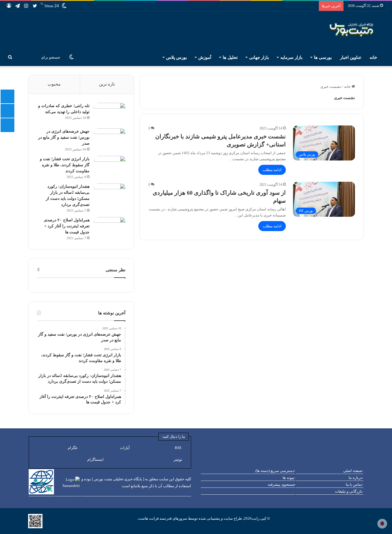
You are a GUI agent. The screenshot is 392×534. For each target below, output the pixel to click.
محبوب (54, 84)
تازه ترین (107, 84)
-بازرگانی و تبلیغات (349, 491)
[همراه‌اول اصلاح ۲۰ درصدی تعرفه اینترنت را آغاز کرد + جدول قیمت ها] (109, 228)
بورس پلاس (176, 57)
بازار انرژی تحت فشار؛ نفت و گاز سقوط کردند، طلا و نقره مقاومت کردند (65, 165)
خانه (374, 57)
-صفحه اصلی (353, 471)
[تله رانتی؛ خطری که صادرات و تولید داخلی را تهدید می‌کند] (109, 113)
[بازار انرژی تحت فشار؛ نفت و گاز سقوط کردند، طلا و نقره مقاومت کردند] (109, 166)
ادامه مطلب (272, 170)
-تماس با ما (354, 484)
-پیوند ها (289, 477)
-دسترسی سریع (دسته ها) (275, 471)
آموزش (204, 57)
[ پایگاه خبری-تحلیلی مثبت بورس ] (118, 479)
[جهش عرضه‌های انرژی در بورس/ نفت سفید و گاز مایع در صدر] (109, 139)
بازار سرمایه (291, 57)
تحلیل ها (230, 57)
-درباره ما (356, 477)
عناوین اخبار (351, 57)
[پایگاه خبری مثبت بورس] (358, 30)
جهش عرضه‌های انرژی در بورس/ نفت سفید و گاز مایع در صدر (64, 137)
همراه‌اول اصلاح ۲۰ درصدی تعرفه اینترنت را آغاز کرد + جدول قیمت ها (67, 226)
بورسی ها (323, 57)
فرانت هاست (148, 518)
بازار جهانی (259, 57)
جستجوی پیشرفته (281, 484)
